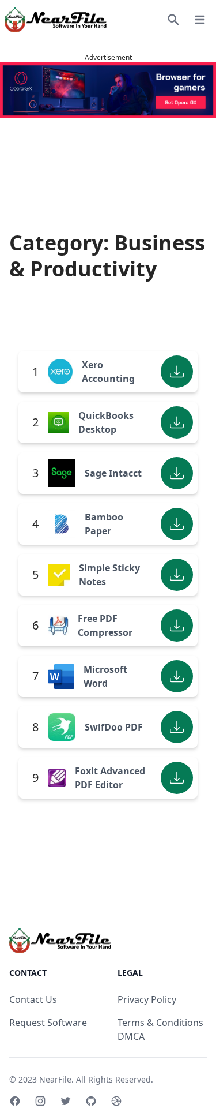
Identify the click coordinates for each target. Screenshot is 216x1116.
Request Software (48, 1022)
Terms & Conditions (160, 1022)
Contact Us (33, 999)
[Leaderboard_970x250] (108, 90)
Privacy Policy (147, 999)
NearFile (55, 1079)
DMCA (131, 1036)
